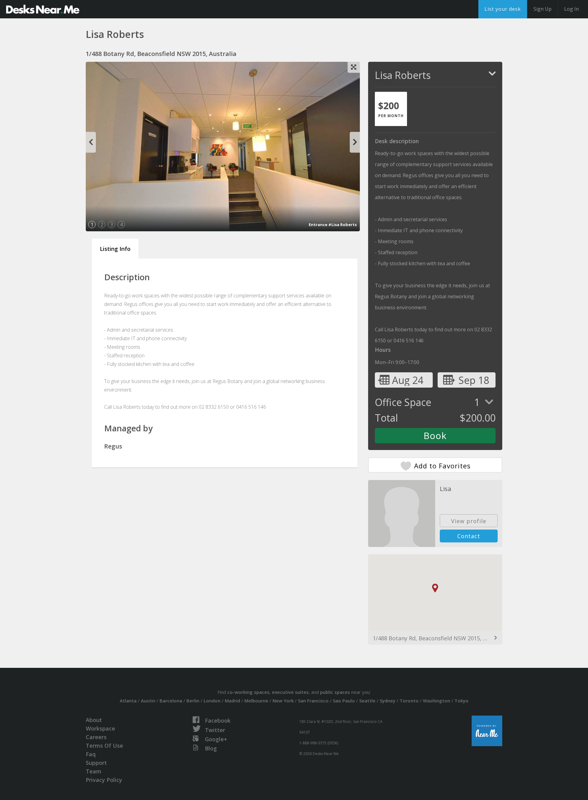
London (212, 701)
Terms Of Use (104, 745)
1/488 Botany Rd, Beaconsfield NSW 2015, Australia (435, 638)
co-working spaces (248, 692)
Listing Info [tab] (115, 248)
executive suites (290, 692)
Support (96, 762)
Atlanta (128, 701)
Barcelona (171, 701)
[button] (435, 588)
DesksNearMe (42, 9)
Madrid (232, 701)
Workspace (100, 728)
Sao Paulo (344, 701)
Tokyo (461, 701)
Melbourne (256, 701)
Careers (96, 737)
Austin (148, 701)
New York (283, 701)
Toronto (409, 701)
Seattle (367, 701)
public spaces (335, 692)
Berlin (193, 701)
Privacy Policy (104, 779)
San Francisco (313, 701)
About (94, 720)
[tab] (391, 109)
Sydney (387, 701)
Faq (91, 754)
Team (93, 771)
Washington (436, 701)
